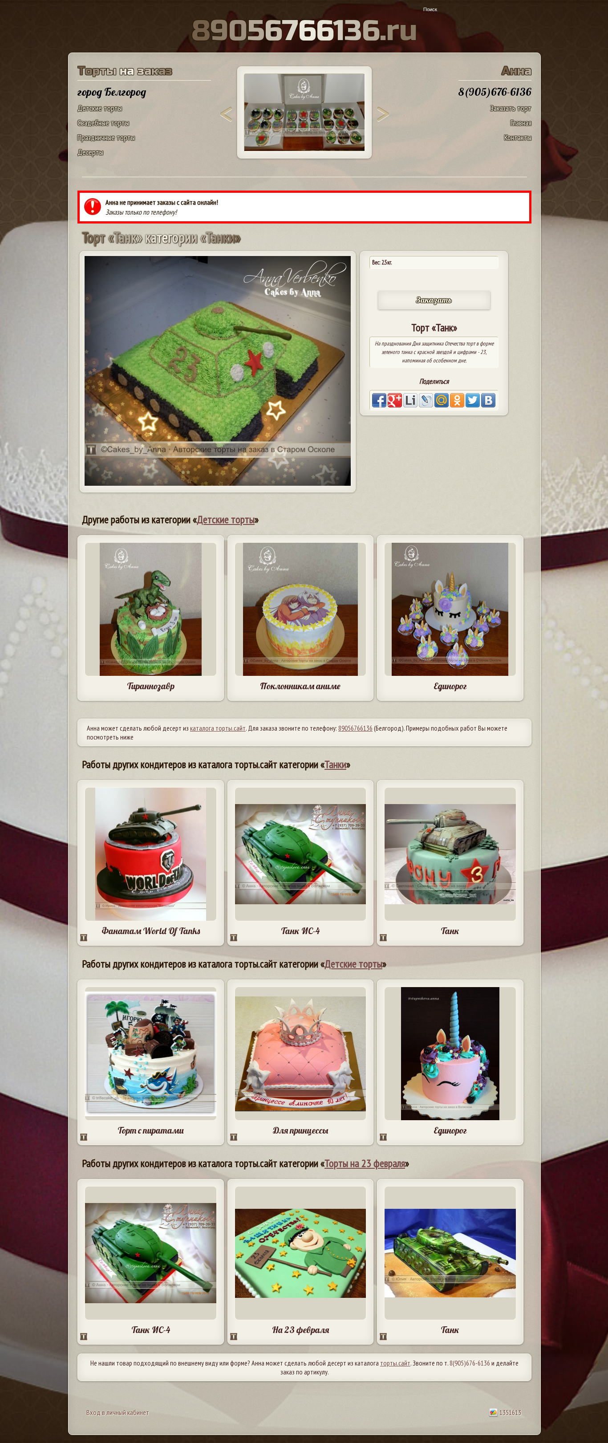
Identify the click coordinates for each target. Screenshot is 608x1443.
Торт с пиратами (151, 1130)
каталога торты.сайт (218, 728)
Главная (521, 123)
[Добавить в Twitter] (473, 400)
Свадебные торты (103, 123)
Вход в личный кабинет (117, 1412)
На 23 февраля (300, 1329)
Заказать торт (510, 108)
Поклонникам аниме (300, 685)
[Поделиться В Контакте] (488, 400)
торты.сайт (395, 1362)
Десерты (90, 152)
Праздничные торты (106, 137)
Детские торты (99, 108)
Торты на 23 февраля (364, 1163)
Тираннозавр (150, 685)
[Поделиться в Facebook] (379, 400)
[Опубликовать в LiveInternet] (410, 400)
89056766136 (355, 728)
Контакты (517, 137)
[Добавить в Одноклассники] (457, 400)
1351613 (509, 1412)
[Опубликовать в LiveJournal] (426, 400)
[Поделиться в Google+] (395, 400)
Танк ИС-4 (300, 930)
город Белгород (111, 91)
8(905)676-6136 (470, 1362)
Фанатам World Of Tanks (150, 930)
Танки (335, 764)
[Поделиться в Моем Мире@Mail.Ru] (441, 400)
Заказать (434, 300)
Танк (450, 930)
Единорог (450, 685)
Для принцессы (300, 1130)
